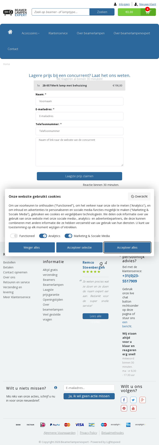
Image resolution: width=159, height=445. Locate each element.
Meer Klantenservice (16, 297)
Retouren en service (16, 282)
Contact (13, 49)
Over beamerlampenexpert (132, 33)
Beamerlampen (53, 285)
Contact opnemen (15, 272)
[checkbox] (22, 236)
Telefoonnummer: (49, 124)
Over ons (9, 277)
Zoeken (102, 12)
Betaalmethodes (112, 433)
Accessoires (29, 33)
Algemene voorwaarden (60, 433)
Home (6, 64)
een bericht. (127, 324)
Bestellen (9, 262)
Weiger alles (32, 247)
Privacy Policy (88, 433)
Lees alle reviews (95, 316)
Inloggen (124, 4)
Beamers (49, 280)
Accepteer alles (127, 247)
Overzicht (141, 196)
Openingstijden (53, 299)
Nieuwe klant (147, 4)
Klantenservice (58, 33)
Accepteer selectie (79, 247)
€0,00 (129, 12)
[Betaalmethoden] (18, 425)
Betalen (8, 267)
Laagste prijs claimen (79, 176)
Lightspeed (113, 442)
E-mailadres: (45, 109)
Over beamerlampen (91, 33)
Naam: (41, 94)
